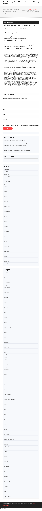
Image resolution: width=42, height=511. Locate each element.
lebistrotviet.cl (6, 359)
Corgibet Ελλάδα (7, 322)
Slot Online (5, 451)
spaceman (5, 464)
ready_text (6, 416)
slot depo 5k (6, 444)
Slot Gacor (5, 449)
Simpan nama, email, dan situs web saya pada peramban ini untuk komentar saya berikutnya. (21, 125)
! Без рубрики (6, 272)
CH (4, 309)
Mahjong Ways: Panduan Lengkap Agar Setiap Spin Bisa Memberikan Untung (17, 150)
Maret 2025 (6, 196)
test (4, 471)
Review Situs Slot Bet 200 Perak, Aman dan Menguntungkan (14, 140)
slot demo (5, 441)
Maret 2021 (6, 258)
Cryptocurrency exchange (8, 324)
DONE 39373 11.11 (7, 327)
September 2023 (7, 231)
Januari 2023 (6, 238)
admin (5, 22)
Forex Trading (6, 339)
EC (4, 329)
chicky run (5, 312)
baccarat (5, 290)
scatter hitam (6, 426)
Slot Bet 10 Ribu (6, 434)
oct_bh (5, 396)
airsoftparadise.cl (7, 287)
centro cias (6, 307)
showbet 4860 (6, 431)
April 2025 (5, 194)
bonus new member (7, 295)
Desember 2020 (7, 261)
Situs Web (5, 119)
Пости (5, 488)
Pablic (5, 409)
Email (4, 114)
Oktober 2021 (6, 251)
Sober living (6, 461)
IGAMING (5, 352)
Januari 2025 (6, 201)
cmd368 (5, 319)
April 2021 (5, 256)
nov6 (4, 389)
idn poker (5, 349)
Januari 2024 (6, 226)
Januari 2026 (6, 171)
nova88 (5, 391)
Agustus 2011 (6, 263)
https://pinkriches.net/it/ (8, 29)
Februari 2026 (6, 169)
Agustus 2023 (6, 233)
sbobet (5, 424)
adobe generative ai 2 (8, 285)
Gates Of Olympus (7, 342)
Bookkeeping (6, 297)
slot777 (5, 459)
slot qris (5, 454)
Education (5, 332)
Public (5, 414)
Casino (5, 302)
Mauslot (5, 374)
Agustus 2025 (6, 184)
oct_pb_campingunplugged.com (9, 399)
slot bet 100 (6, 436)
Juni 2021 (5, 253)
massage (5, 372)
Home (30, 9)
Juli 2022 (5, 241)
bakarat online (6, 292)
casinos (5, 304)
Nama (4, 109)
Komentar (5, 99)
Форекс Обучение (7, 496)
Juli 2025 (5, 186)
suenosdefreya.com (7, 469)
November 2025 (7, 176)
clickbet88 (5, 317)
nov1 (4, 384)
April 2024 (5, 218)
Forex (5, 337)
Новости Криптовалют (8, 483)
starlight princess (7, 466)
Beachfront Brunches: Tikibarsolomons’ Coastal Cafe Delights (15, 145)
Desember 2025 (7, 174)
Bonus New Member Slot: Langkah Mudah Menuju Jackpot (14, 148)
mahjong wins (6, 369)
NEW (4, 379)
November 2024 (7, 206)
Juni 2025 (5, 189)
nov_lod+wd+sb (6, 382)
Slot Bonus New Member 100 (9, 439)
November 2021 (7, 248)
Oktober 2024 (6, 208)
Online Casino (6, 406)
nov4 (4, 387)
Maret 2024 (6, 221)
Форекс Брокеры (7, 493)
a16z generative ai (7, 282)
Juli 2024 (5, 216)
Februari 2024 (6, 223)
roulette (5, 419)
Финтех (5, 491)
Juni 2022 (5, 243)
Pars (4, 411)
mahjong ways (6, 367)
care (4, 299)
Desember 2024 (7, 204)
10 (4, 277)
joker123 (5, 354)
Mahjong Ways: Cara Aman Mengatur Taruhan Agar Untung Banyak (16, 143)
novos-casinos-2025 (7, 394)
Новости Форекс (7, 486)
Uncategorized (35, 9)
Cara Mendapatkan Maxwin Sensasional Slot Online (20, 3)
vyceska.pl (5, 479)
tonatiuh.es (6, 474)
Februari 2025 (6, 199)
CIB (4, 314)
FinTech (5, 334)
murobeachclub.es (7, 377)
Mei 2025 (5, 191)
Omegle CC (6, 404)
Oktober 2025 (6, 179)
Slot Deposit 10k (7, 446)
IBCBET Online (6, 347)
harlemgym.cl (6, 344)
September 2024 (7, 211)
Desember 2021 (7, 246)
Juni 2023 (5, 236)
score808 (5, 429)
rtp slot (5, 421)
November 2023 (7, 228)
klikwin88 (5, 357)
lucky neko (5, 362)
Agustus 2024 (6, 213)
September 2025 (7, 181)
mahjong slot (6, 364)
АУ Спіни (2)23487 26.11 (8, 481)
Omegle (5, 401)
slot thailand (6, 456)
